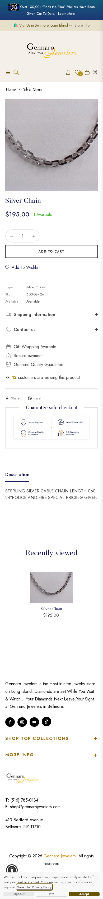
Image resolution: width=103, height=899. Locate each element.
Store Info (82, 25)
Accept (84, 894)
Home (11, 89)
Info (51, 894)
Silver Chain (51, 609)
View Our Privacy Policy (34, 887)
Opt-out (19, 894)
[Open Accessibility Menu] (12, 870)
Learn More (66, 13)
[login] (66, 72)
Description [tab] (17, 475)
